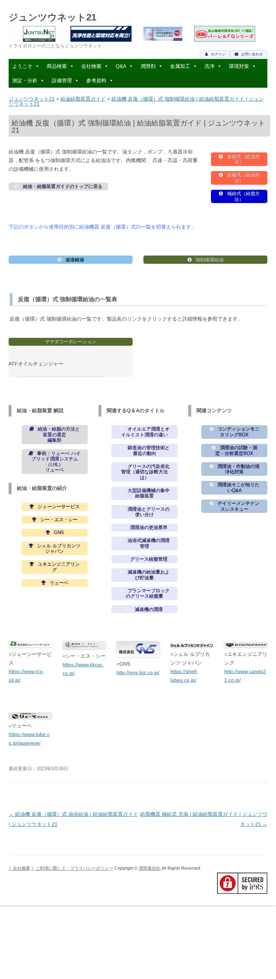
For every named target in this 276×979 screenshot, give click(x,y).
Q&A (121, 66)
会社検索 (91, 66)
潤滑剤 (148, 66)
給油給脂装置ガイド (83, 99)
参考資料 (96, 80)
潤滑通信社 (150, 868)
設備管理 (62, 80)
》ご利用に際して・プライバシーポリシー (72, 868)
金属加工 (180, 66)
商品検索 (57, 66)
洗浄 (209, 66)
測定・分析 (24, 80)
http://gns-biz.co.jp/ (138, 672)
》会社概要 (19, 868)
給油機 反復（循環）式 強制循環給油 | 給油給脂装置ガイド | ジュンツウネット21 (136, 101)
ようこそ (22, 66)
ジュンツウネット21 (52, 17)
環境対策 (239, 66)
